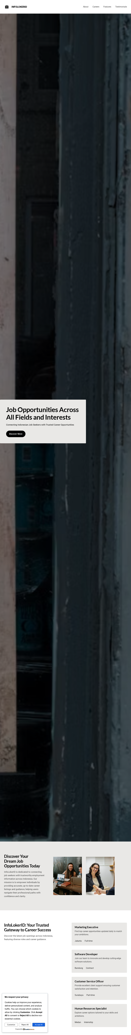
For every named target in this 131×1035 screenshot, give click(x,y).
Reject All (25, 1025)
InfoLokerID (19, 6)
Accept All (38, 1025)
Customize (11, 1025)
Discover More (15, 434)
